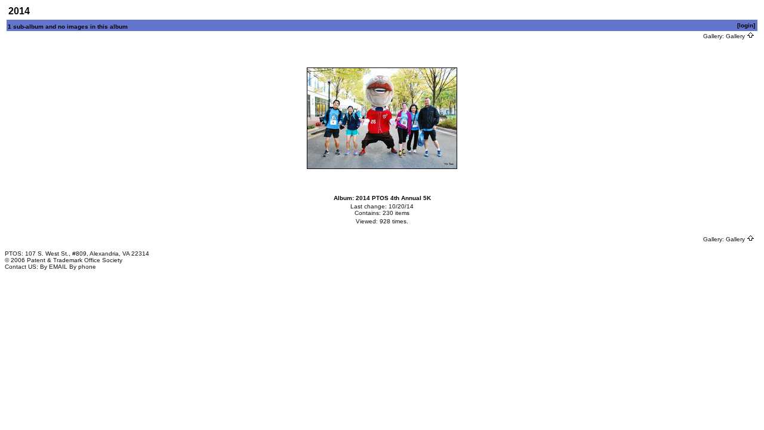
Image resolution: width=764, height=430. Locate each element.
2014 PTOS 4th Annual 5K (393, 198)
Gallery (736, 36)
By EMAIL (53, 266)
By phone (82, 266)
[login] (746, 25)
